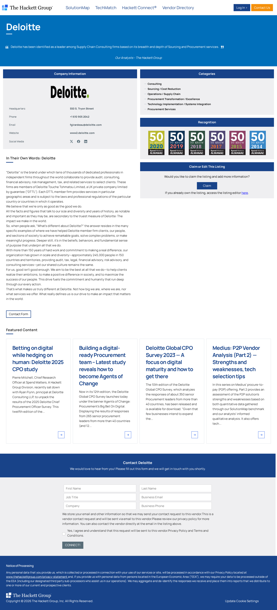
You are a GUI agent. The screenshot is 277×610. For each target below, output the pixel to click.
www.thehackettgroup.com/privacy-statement (37, 577)
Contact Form (18, 314)
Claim (207, 186)
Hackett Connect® (139, 7)
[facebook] (79, 141)
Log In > (241, 7)
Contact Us (262, 7)
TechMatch (105, 7)
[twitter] (72, 141)
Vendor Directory (178, 7)
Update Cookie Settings (242, 601)
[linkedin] (86, 141)
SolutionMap (78, 7)
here (245, 193)
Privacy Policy (177, 530)
